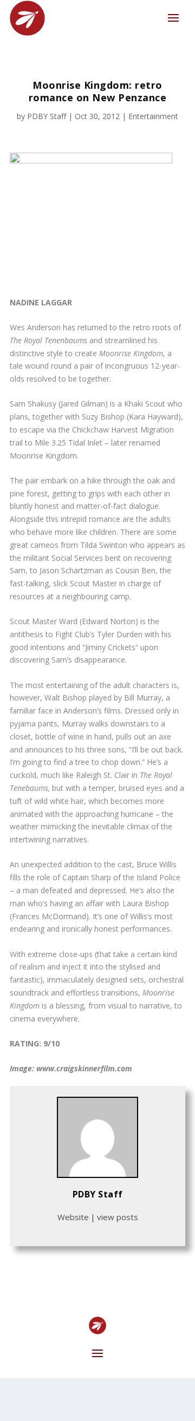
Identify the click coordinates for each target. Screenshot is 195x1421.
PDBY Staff (46, 116)
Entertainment (153, 116)
